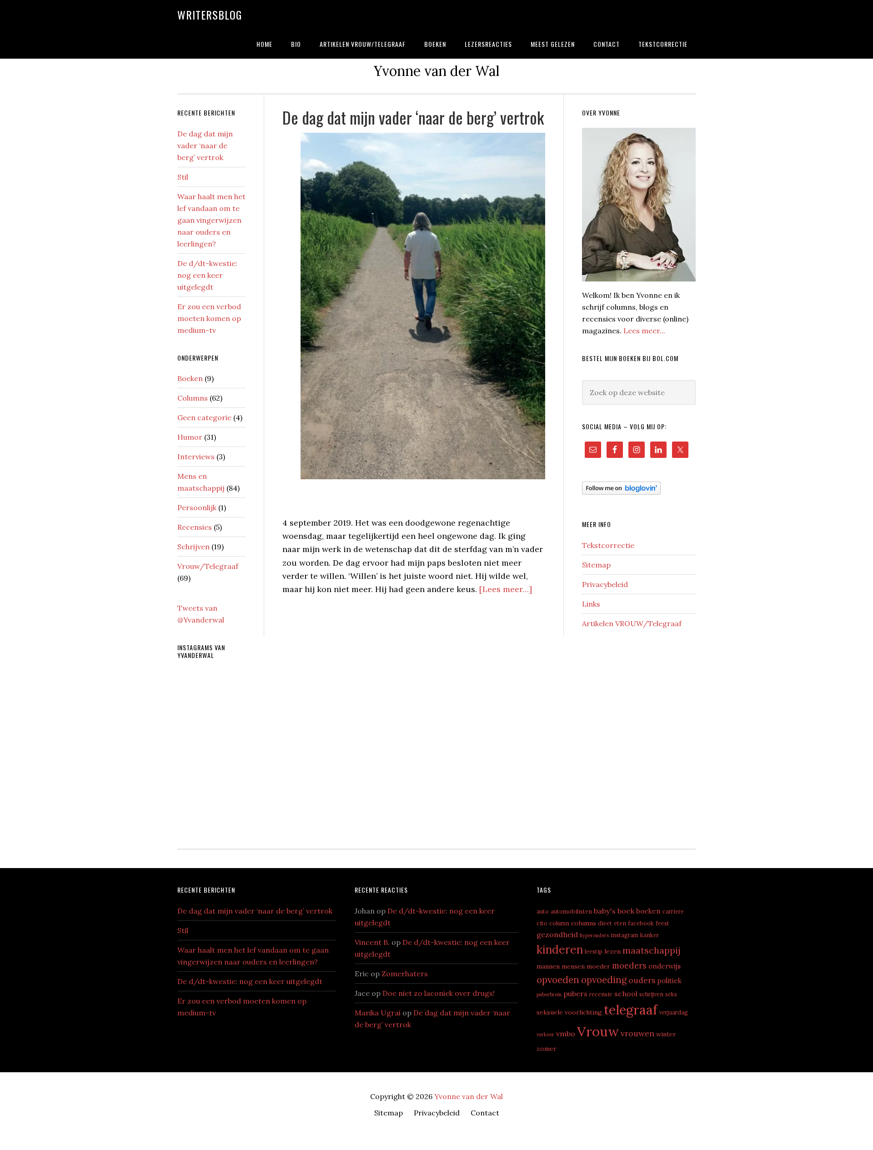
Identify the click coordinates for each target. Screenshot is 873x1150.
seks (671, 994)
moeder (598, 966)
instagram (624, 935)
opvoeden (558, 980)
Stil (182, 176)
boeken (648, 911)
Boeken (190, 378)
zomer (547, 1049)
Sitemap (596, 564)
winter (666, 1034)
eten (620, 923)
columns (583, 923)
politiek (669, 980)
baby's (605, 910)
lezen (612, 951)
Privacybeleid (605, 584)
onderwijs (664, 966)
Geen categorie (204, 417)
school (625, 993)
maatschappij (651, 950)
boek (625, 910)
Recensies (194, 527)
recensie (600, 994)
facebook (641, 923)
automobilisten (571, 911)
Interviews (196, 456)
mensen (573, 966)
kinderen (560, 949)
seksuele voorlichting (569, 1012)
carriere (673, 911)
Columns (192, 397)
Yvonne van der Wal (468, 1096)
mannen (548, 966)
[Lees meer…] (505, 589)
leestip (593, 951)
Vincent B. (372, 942)
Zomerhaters (404, 973)
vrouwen (637, 1033)
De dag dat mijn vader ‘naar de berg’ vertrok (413, 117)
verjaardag (673, 1012)
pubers (575, 993)
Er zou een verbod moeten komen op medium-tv (209, 318)
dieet (605, 923)
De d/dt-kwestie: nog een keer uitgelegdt (207, 275)
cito (542, 923)
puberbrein (549, 994)
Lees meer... (644, 330)
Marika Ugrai (378, 1012)
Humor (189, 437)
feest (662, 923)
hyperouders (594, 935)
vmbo (565, 1033)
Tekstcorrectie (608, 545)
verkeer (545, 1034)
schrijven (651, 994)
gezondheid (557, 934)
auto (543, 911)
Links (591, 603)
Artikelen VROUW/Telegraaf (632, 623)
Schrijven (193, 546)
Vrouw (598, 1031)
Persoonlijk (196, 507)
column (559, 923)
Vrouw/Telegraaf (207, 566)
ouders (642, 980)
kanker (649, 935)
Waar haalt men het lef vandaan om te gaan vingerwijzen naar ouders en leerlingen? (211, 220)
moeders (629, 965)
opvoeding (604, 980)
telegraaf (630, 1009)
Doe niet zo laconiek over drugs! (438, 993)
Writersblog (209, 14)
